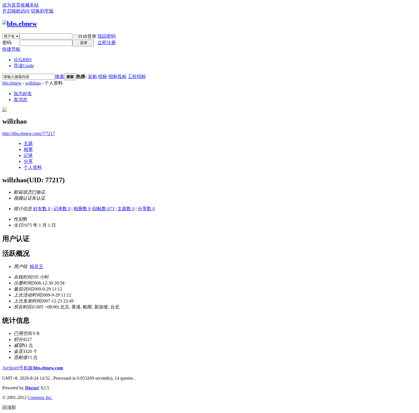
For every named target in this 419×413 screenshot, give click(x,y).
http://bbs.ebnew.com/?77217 (28, 133)
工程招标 (137, 76)
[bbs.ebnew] (19, 23)
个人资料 (33, 167)
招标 (102, 76)
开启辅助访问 (16, 11)
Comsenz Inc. (40, 397)
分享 (28, 161)
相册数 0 (82, 208)
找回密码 (106, 36)
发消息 (20, 99)
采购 (92, 76)
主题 (28, 143)
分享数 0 (146, 208)
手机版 (26, 367)
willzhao (33, 83)
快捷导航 (11, 49)
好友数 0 (41, 208)
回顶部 (9, 407)
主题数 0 (126, 208)
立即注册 (106, 42)
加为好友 (23, 93)
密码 (6, 42)
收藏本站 (30, 5)
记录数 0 (61, 208)
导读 (24, 65)
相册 (28, 149)
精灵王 (36, 266)
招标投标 (117, 76)
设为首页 (11, 5)
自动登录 (87, 36)
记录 (28, 155)
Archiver (10, 367)
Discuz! (32, 387)
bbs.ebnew (12, 83)
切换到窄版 (42, 11)
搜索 (59, 76)
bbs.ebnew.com (48, 367)
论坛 (23, 59)
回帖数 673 (103, 208)
